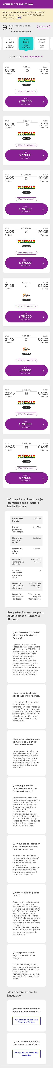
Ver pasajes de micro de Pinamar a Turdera (26, 1021)
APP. (20, 18)
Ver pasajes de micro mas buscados (26, 1054)
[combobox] (32, 57)
